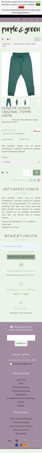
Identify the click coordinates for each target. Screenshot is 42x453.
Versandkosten (20, 134)
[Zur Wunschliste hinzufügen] (3, 172)
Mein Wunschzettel (21, 430)
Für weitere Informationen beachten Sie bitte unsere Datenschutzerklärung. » (21, 11)
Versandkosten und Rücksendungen (21, 398)
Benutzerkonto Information (21, 419)
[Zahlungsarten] (9, 440)
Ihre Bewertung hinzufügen (22, 257)
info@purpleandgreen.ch (22, 364)
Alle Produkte (21, 434)
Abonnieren (21, 343)
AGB (21, 383)
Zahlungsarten (21, 394)
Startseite (6, 44)
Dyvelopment (38, 448)
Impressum (21, 380)
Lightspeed (26, 448)
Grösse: (6, 157)
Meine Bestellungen (21, 422)
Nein (21, 7)
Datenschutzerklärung (21, 391)
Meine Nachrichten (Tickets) (21, 426)
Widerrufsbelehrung (21, 387)
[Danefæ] (36, 130)
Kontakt (21, 402)
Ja (38, 4)
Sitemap (21, 406)
